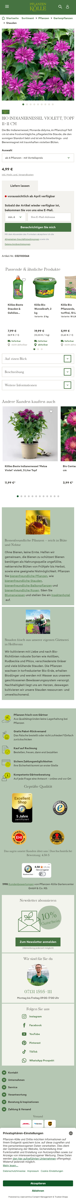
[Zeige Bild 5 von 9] (38, 104)
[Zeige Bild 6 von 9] (42, 104)
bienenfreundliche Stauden (23, 581)
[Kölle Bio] (38, 112)
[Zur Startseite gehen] (38, 6)
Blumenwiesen (15, 595)
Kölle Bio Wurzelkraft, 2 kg (42, 308)
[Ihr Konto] (66, 7)
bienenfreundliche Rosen (22, 590)
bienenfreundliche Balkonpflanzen (28, 585)
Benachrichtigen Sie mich (38, 227)
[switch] (42, 874)
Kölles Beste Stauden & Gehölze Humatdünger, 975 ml (16, 309)
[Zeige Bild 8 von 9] (49, 104)
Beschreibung (14, 372)
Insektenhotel (60, 595)
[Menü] (7, 7)
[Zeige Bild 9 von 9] (53, 104)
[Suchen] (60, 7)
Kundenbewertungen (21, 884)
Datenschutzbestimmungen (17, 244)
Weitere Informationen (21, 385)
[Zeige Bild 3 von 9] (31, 104)
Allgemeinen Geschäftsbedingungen (22, 239)
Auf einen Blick (16, 359)
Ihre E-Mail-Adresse (43, 217)
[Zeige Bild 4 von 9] (34, 104)
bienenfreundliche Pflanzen (28, 576)
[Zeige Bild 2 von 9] (27, 104)
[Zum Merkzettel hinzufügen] (67, 33)
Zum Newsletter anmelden (38, 942)
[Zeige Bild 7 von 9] (45, 104)
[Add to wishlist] (51, 411)
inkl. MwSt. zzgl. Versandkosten (18, 174)
